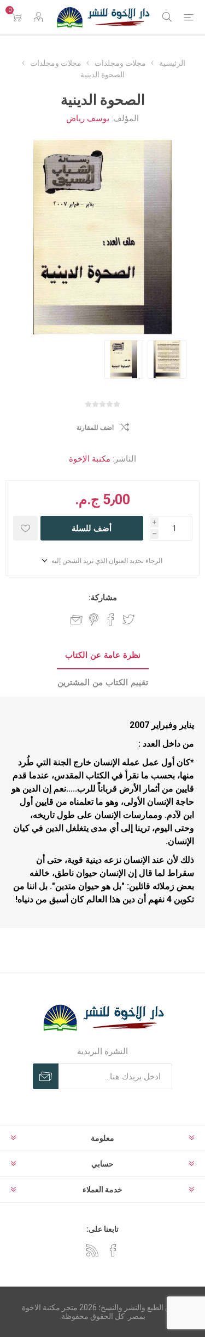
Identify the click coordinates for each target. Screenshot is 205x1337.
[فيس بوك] (113, 1250)
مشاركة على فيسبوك (111, 619)
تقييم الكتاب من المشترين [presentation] (102, 682)
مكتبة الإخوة (89, 459)
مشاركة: (103, 597)
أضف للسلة (92, 528)
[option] (123, 359)
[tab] (102, 655)
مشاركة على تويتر (128, 619)
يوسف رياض (87, 118)
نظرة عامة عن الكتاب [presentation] (102, 655)
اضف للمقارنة (95, 427)
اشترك (45, 1076)
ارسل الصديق (77, 619)
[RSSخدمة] (92, 1250)
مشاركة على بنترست (93, 619)
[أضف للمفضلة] (25, 528)
